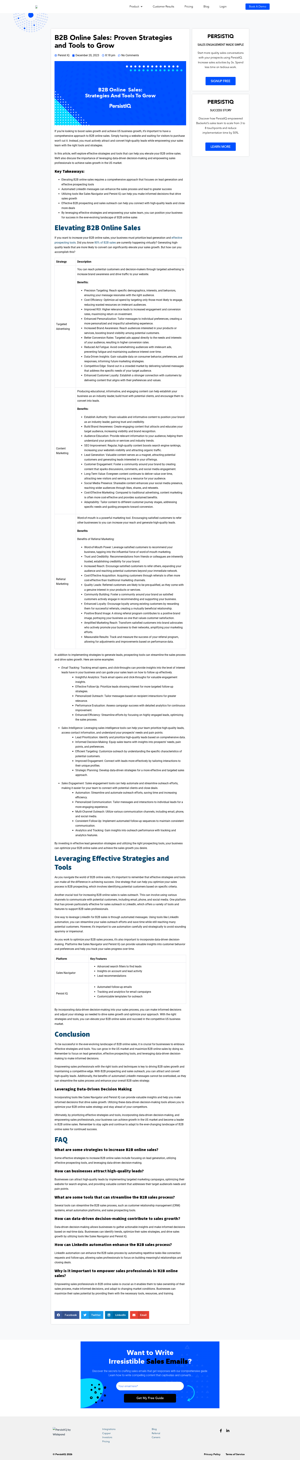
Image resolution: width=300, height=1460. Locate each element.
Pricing (189, 7)
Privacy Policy (212, 1454)
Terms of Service (235, 1454)
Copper (106, 1433)
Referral (156, 1433)
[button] (136, 7)
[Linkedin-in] (227, 1430)
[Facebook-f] (220, 1430)
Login (223, 7)
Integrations (108, 1429)
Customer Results (163, 7)
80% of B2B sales (105, 242)
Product (134, 7)
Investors (107, 1437)
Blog (206, 7)
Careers (156, 1437)
